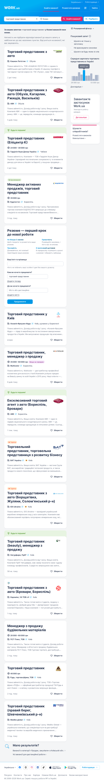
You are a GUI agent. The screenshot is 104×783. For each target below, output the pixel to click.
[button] (85, 8)
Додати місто (13, 295)
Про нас (27, 775)
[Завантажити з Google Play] (71, 767)
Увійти (95, 8)
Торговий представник (26, 668)
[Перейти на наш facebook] (19, 767)
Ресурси (8, 775)
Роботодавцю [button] (88, 767)
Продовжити (20, 302)
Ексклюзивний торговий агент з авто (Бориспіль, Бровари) (27, 404)
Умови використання (78, 775)
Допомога (62, 775)
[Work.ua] (12, 8)
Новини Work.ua (49, 775)
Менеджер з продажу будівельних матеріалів (26, 628)
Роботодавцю (91, 2)
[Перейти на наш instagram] (31, 767)
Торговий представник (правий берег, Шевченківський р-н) (26, 710)
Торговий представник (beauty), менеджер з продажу (26, 545)
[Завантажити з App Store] (55, 767)
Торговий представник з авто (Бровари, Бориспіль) (29, 590)
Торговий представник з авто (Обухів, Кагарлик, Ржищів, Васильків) (27, 94)
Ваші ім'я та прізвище (17, 259)
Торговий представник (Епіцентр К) (26, 140)
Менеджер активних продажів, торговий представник (24, 188)
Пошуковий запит (79, 36)
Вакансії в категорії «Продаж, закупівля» (38, 750)
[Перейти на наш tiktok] (43, 767)
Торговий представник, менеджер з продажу (26, 354)
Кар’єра (36, 775)
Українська (9, 767)
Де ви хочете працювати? (19, 286)
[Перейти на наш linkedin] (37, 767)
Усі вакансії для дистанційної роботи (29, 754)
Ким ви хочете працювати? (19, 272)
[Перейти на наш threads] (25, 767)
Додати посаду (14, 281)
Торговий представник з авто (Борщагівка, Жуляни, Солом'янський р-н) (31, 497)
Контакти (18, 775)
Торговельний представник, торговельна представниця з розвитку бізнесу (34, 451)
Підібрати (93, 19)
